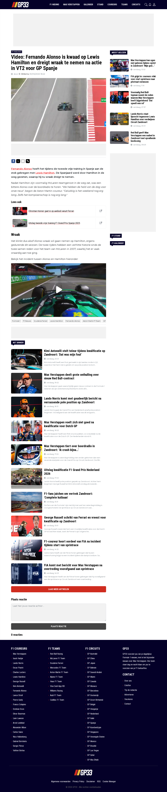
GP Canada (91, 681)
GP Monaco (92, 686)
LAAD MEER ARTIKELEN (58, 589)
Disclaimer (90, 781)
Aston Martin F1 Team (91, 321)
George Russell (19, 681)
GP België (91, 704)
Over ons (128, 681)
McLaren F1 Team (57, 658)
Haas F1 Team (56, 681)
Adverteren (129, 694)
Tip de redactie (130, 690)
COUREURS (112, 4)
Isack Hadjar (18, 658)
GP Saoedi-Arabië (94, 672)
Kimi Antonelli (18, 686)
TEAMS (124, 4)
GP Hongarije (92, 709)
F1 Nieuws (27, 321)
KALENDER (88, 4)
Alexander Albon (19, 727)
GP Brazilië (91, 746)
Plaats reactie (58, 626)
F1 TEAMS (54, 648)
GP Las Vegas (93, 750)
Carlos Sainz (18, 732)
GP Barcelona (92, 690)
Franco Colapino (19, 704)
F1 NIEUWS (54, 4)
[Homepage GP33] (17, 4)
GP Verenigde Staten (96, 737)
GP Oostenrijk (93, 695)
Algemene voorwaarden (60, 781)
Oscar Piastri (18, 667)
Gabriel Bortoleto (20, 741)
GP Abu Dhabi (93, 760)
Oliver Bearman (19, 713)
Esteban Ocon (18, 709)
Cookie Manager (109, 781)
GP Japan (91, 663)
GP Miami (91, 677)
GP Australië (92, 654)
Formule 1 (16, 321)
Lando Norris (18, 663)
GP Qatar (91, 755)
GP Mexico (91, 741)
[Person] (154, 4)
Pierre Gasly (18, 700)
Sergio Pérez (18, 746)
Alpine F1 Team (56, 677)
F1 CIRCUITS (92, 648)
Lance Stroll (18, 695)
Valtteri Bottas (19, 750)
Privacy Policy (78, 781)
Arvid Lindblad (18, 723)
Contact (127, 704)
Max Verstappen (19, 654)
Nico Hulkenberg (19, 737)
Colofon (127, 685)
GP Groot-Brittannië (95, 700)
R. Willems (24, 74)
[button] (146, 4)
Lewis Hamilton (45, 172)
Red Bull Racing (56, 654)
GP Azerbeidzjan (94, 727)
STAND (100, 4)
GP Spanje (91, 723)
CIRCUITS (136, 4)
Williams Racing (56, 690)
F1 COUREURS (19, 648)
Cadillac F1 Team (57, 700)
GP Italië (90, 718)
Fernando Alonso (21, 168)
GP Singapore (93, 732)
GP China (91, 658)
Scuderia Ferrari (40, 321)
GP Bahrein (91, 667)
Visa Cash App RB (57, 686)
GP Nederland (93, 713)
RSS (99, 781)
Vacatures (128, 699)
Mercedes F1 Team (58, 667)
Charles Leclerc (19, 672)
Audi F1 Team (55, 695)
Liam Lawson (18, 718)
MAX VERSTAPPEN (71, 4)
